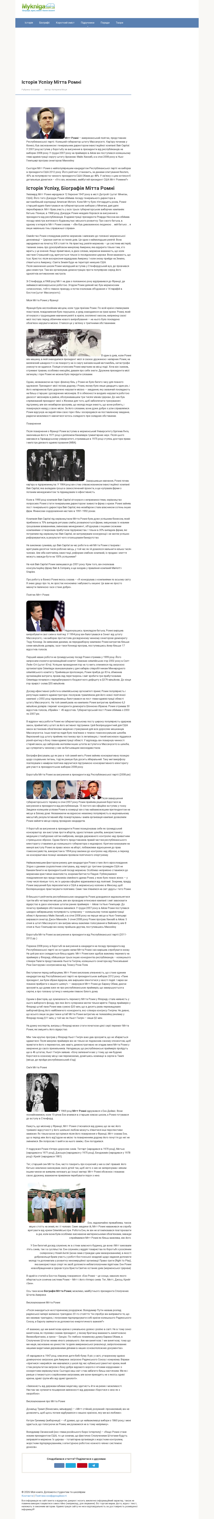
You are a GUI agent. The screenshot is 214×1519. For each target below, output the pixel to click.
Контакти (27, 1495)
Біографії (44, 22)
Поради (105, 22)
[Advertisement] (107, 56)
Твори (119, 22)
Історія (29, 22)
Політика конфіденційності (51, 1495)
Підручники (87, 22)
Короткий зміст (65, 22)
